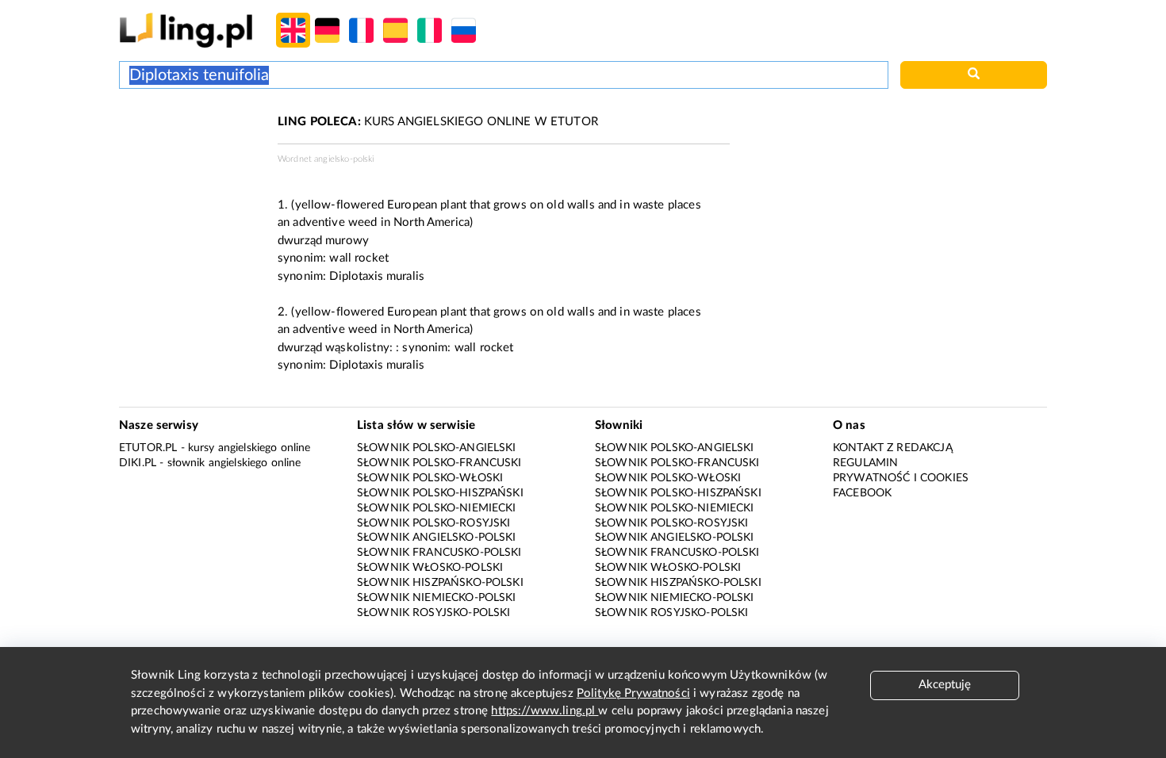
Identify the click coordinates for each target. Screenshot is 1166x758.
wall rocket (359, 258)
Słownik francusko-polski (439, 552)
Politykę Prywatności (633, 693)
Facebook (862, 493)
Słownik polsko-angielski (436, 448)
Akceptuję (945, 685)
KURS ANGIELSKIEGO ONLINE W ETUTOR (438, 122)
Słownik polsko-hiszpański (440, 493)
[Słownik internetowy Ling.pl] (186, 30)
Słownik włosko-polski (430, 567)
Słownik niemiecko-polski (436, 597)
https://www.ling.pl (544, 711)
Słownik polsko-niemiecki (436, 508)
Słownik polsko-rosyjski (433, 523)
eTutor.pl (148, 448)
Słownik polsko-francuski (439, 463)
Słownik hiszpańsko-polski (440, 582)
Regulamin (865, 463)
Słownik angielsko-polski (436, 537)
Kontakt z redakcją (893, 448)
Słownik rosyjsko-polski (433, 612)
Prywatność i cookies (900, 478)
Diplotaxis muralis (376, 276)
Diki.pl (137, 463)
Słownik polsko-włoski (430, 478)
